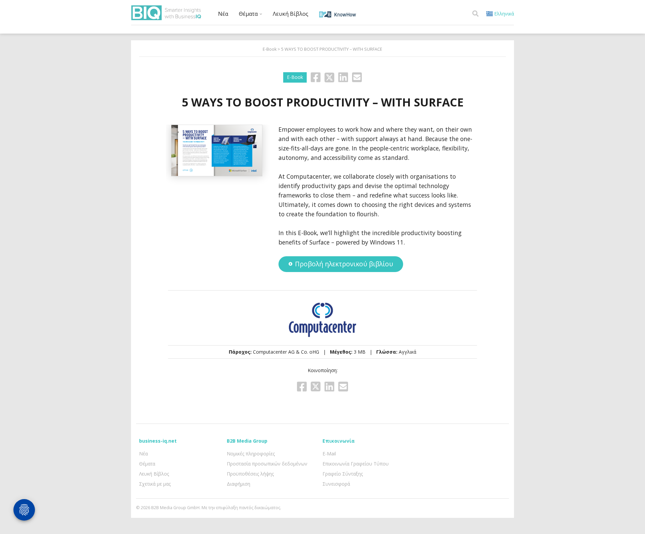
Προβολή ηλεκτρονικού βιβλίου (344, 263)
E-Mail (329, 453)
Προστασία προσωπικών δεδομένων (267, 463)
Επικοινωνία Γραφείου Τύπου (355, 463)
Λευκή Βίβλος (290, 13)
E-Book (269, 49)
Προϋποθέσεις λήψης (250, 474)
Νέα (223, 13)
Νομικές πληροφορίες (251, 453)
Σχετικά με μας (155, 484)
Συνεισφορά (336, 484)
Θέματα (249, 13)
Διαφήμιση (238, 484)
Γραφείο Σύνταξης (342, 474)
